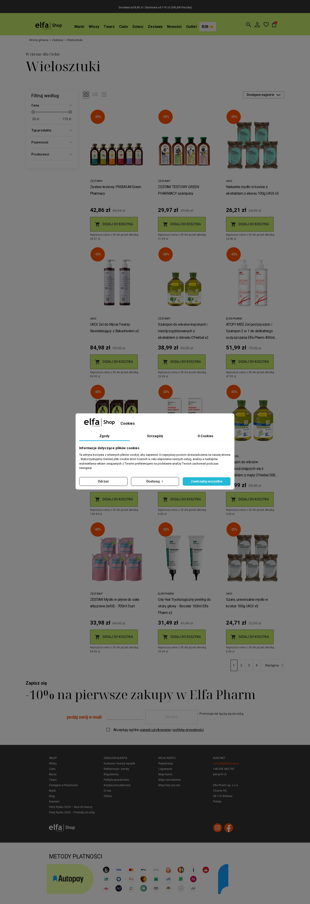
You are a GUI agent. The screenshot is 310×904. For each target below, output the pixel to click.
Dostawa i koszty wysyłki (119, 763)
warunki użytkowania (155, 730)
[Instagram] (217, 827)
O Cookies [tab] (205, 436)
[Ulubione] (266, 24)
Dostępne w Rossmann (63, 785)
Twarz (109, 26)
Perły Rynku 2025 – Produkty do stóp (72, 812)
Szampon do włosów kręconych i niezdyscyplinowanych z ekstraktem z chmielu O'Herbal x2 (183, 331)
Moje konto (167, 758)
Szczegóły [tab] (155, 436)
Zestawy (155, 26)
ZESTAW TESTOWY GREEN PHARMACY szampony (178, 190)
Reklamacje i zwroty (116, 769)
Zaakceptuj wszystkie (206, 481)
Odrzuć (103, 481)
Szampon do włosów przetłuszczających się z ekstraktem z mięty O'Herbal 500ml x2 (252, 469)
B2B (205, 26)
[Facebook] (228, 827)
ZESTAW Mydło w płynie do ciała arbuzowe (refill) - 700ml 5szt (114, 602)
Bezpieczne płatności (117, 785)
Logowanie (165, 769)
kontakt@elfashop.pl (226, 763)
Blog (52, 796)
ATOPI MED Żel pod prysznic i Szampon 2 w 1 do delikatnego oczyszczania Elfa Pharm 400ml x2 (250, 331)
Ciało (123, 26)
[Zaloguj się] (257, 24)
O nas (107, 790)
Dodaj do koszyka (114, 224)
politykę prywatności (188, 730)
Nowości (174, 26)
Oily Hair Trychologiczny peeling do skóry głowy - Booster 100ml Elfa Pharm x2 (184, 606)
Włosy (94, 26)
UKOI (229, 181)
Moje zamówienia (169, 779)
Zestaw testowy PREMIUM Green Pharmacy (115, 190)
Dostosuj (153, 481)
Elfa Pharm (234, 318)
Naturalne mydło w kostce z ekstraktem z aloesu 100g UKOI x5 (252, 190)
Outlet (191, 26)
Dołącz (171, 717)
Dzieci (138, 26)
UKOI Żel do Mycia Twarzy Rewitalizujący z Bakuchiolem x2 (114, 327)
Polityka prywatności (116, 779)
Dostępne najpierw (260, 95)
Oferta (108, 796)
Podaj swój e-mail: (84, 717)
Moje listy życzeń (169, 785)
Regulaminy (111, 774)
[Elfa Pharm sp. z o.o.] (48, 25)
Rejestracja (165, 763)
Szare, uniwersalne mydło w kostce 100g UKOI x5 (247, 602)
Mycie (53, 774)
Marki (79, 26)
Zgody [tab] (104, 436)
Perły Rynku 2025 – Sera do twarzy (70, 807)
